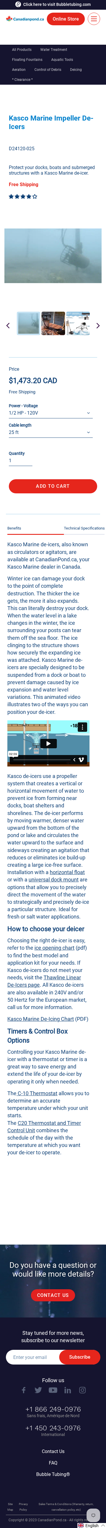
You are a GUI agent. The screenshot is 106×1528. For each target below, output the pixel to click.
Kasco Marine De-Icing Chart (40, 1019)
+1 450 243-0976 (53, 1428)
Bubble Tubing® (53, 1474)
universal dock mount (54, 879)
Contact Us (53, 1451)
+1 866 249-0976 (53, 1409)
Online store (66, 19)
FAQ (53, 1463)
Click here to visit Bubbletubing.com (57, 4)
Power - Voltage (23, 405)
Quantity (17, 453)
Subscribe (79, 1357)
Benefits (14, 528)
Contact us (53, 1295)
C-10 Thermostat (36, 1093)
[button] (23, 196)
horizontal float (67, 872)
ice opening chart (54, 948)
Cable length (20, 425)
